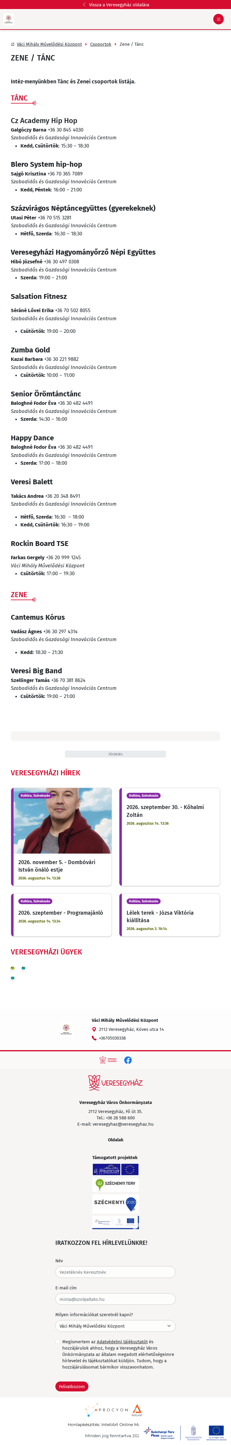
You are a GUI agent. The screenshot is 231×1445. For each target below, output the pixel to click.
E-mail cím (66, 1287)
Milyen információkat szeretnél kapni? (94, 1314)
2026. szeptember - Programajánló (60, 913)
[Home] (115, 1082)
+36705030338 (112, 1037)
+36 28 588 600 (120, 1117)
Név (59, 1260)
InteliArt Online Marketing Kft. (132, 1424)
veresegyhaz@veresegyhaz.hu (123, 1123)
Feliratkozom (72, 1386)
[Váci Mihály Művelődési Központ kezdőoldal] (9, 19)
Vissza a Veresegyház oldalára (119, 4)
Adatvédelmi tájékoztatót (122, 1341)
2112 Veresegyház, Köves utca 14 (131, 1029)
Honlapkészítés (83, 1424)
